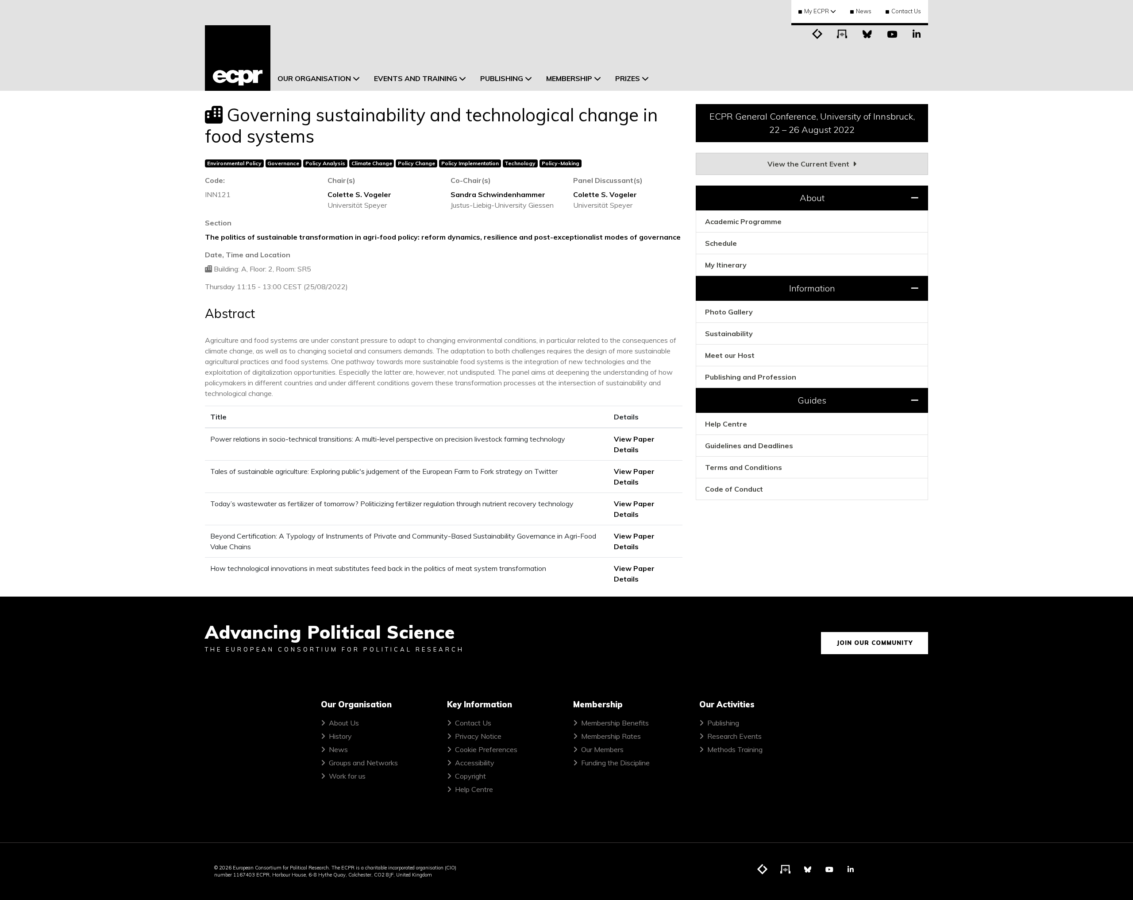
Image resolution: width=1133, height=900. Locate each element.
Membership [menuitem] (569, 78)
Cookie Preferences (486, 749)
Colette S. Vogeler (359, 194)
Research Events (734, 736)
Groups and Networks (363, 762)
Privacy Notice (478, 736)
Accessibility (474, 762)
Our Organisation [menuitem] (314, 78)
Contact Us (906, 11)
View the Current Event (809, 163)
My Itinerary (726, 264)
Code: (215, 180)
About (812, 197)
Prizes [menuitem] (627, 78)
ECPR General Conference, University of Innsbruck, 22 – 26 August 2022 (812, 123)
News (863, 11)
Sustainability (729, 333)
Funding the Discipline (615, 762)
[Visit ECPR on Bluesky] (867, 33)
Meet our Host (730, 355)
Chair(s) (341, 180)
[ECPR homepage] (237, 58)
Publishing (723, 722)
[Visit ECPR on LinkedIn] (916, 33)
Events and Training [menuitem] (415, 78)
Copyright (470, 776)
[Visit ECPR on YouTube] (891, 33)
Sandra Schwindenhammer (498, 194)
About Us (344, 722)
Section (218, 222)
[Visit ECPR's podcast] (842, 33)
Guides (812, 400)
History (340, 736)
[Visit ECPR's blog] (817, 33)
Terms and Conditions (743, 467)
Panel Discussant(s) (608, 180)
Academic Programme (743, 221)
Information (812, 288)
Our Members (602, 749)
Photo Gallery (729, 311)
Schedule (721, 243)
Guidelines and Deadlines (749, 445)
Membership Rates (611, 736)
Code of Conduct (734, 489)
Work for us (347, 776)
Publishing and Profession (750, 376)
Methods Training (735, 749)
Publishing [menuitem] (501, 78)
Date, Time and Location (247, 254)
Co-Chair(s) (471, 180)
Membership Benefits (615, 722)
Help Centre (726, 423)
